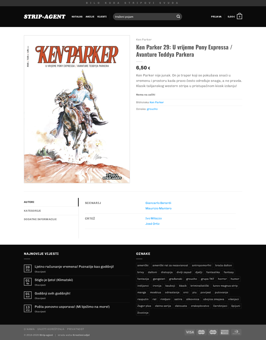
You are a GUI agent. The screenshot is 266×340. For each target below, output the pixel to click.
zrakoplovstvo (200, 305)
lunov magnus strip (225, 285)
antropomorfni (201, 265)
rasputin (143, 299)
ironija (157, 285)
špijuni (235, 305)
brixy (140, 272)
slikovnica (192, 299)
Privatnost (75, 329)
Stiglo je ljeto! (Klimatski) (54, 280)
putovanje (221, 292)
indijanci (143, 285)
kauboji (170, 285)
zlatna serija (163, 305)
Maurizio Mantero (158, 208)
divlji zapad (184, 272)
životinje (142, 312)
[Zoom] (29, 178)
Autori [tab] (29, 202)
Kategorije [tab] (32, 210)
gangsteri (159, 278)
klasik (183, 285)
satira (178, 299)
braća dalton (223, 265)
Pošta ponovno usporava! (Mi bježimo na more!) (72, 307)
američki (143, 265)
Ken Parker (144, 39)
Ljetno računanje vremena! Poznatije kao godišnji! (74, 267)
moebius (155, 292)
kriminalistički (200, 285)
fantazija (143, 278)
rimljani (165, 299)
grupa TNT (207, 278)
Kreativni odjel (81, 335)
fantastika (213, 272)
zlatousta (181, 305)
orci (185, 292)
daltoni (152, 272)
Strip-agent (46, 335)
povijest (206, 292)
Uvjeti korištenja (50, 329)
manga (141, 292)
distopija (167, 272)
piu (194, 292)
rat (154, 299)
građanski (175, 278)
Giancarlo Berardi (158, 203)
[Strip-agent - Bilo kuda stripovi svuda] (44, 17)
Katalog (77, 16)
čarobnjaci (220, 305)
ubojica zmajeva (213, 299)
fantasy (229, 272)
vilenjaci (233, 299)
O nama (29, 329)
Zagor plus (144, 305)
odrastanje (172, 292)
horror (222, 278)
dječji (198, 272)
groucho (152, 108)
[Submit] (178, 16)
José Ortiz (152, 224)
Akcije (90, 16)
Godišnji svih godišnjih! (52, 293)
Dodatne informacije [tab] (40, 219)
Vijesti (102, 16)
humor (235, 278)
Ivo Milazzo (153, 218)
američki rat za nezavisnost (170, 265)
